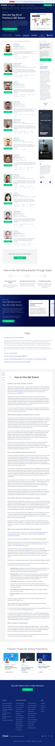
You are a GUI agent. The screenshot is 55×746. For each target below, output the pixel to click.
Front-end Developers (20, 705)
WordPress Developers (32, 727)
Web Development (17, 96)
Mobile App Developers (20, 711)
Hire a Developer (48, 5)
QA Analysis (23, 58)
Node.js (27, 186)
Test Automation (19, 132)
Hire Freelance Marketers (7, 707)
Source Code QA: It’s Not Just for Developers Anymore (27, 669)
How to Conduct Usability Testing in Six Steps (44, 666)
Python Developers (31, 715)
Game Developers (19, 723)
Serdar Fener (16, 174)
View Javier (8, 92)
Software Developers (19, 707)
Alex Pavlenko (16, 155)
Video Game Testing (17, 58)
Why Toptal (43, 703)
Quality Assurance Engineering (18, 76)
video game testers (23, 458)
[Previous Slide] (41, 182)
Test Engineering (26, 114)
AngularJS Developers (20, 717)
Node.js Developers (31, 709)
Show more (42, 174)
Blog (29, 5)
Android (20, 114)
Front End (33, 94)
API (25, 76)
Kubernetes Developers (32, 705)
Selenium (32, 131)
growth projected (18, 390)
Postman (20, 167)
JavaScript (15, 187)
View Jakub (8, 130)
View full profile (8, 47)
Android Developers (19, 715)
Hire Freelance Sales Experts (7, 720)
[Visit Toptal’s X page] (45, 736)
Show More (15, 54)
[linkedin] (3, 377)
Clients (27, 5)
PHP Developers (31, 711)
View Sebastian (8, 74)
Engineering (7, 664)
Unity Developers (31, 725)
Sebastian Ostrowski (18, 63)
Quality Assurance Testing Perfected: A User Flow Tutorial (11, 667)
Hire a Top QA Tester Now (10, 29)
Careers (42, 709)
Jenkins (20, 187)
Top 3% (18, 5)
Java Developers (19, 729)
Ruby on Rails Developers (32, 719)
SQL (20, 204)
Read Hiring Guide (45, 104)
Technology (13, 664)
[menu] (53, 5)
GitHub (29, 187)
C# (28, 131)
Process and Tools (25, 665)
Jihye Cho (15, 193)
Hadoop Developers (19, 725)
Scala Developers (31, 723)
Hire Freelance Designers (7, 705)
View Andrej (8, 148)
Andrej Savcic (16, 138)
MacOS (29, 94)
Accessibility (40, 741)
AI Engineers (18, 713)
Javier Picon (16, 82)
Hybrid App (16, 169)
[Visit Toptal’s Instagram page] (51, 736)
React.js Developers (31, 717)
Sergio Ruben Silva (17, 211)
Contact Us (43, 705)
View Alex (8, 165)
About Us (32, 5)
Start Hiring (20, 258)
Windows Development (22, 94)
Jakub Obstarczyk (17, 119)
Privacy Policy (28, 741)
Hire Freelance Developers (7, 703)
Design (39, 664)
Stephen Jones (16, 101)
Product (23, 664)
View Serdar (8, 185)
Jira (19, 56)
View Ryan (8, 54)
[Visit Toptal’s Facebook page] (48, 736)
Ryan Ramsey (16, 44)
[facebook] (3, 382)
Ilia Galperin (16, 231)
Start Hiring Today (8, 321)
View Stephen (8, 112)
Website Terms (34, 741)
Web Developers (19, 709)
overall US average (22, 391)
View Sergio (8, 221)
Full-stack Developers (20, 703)
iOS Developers (19, 727)
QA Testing (15, 56)
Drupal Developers (19, 721)
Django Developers (19, 719)
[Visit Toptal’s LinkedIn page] (42, 736)
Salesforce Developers (32, 721)
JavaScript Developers (32, 703)
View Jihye (8, 203)
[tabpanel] (45, 171)
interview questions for (40, 532)
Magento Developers (32, 707)
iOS (24, 169)
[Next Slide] (50, 182)
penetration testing (17, 543)
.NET (20, 243)
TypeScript (24, 187)
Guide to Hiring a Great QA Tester (44, 67)
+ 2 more (30, 245)
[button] (51, 8)
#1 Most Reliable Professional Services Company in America (33, 1)
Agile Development (25, 56)
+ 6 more (28, 169)
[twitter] (3, 380)
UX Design (44, 664)
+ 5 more (32, 132)
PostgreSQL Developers (32, 713)
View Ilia (8, 241)
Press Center (43, 707)
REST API (31, 205)
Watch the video (46, 153)
